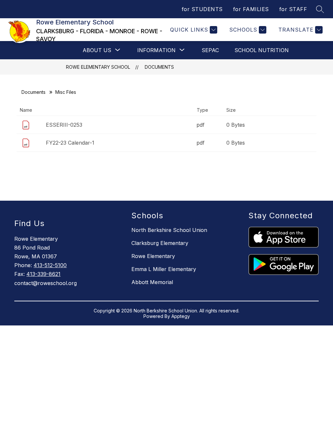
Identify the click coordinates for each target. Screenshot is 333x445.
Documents (159, 67)
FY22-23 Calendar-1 (70, 142)
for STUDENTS (202, 9)
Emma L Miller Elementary (163, 269)
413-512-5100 (50, 265)
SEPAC (210, 50)
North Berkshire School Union (169, 230)
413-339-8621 (43, 274)
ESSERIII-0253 (64, 125)
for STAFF (293, 9)
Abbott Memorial (152, 282)
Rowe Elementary (153, 256)
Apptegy (180, 316)
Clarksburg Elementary (159, 243)
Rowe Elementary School (98, 67)
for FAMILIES (251, 9)
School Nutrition (261, 50)
